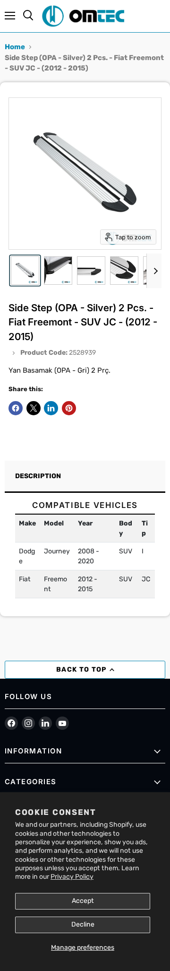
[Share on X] (33, 408)
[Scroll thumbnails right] (154, 271)
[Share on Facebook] (15, 408)
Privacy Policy (72, 877)
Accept (83, 901)
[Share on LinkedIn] (51, 408)
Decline (82, 924)
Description (38, 476)
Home (15, 47)
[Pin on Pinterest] (69, 408)
